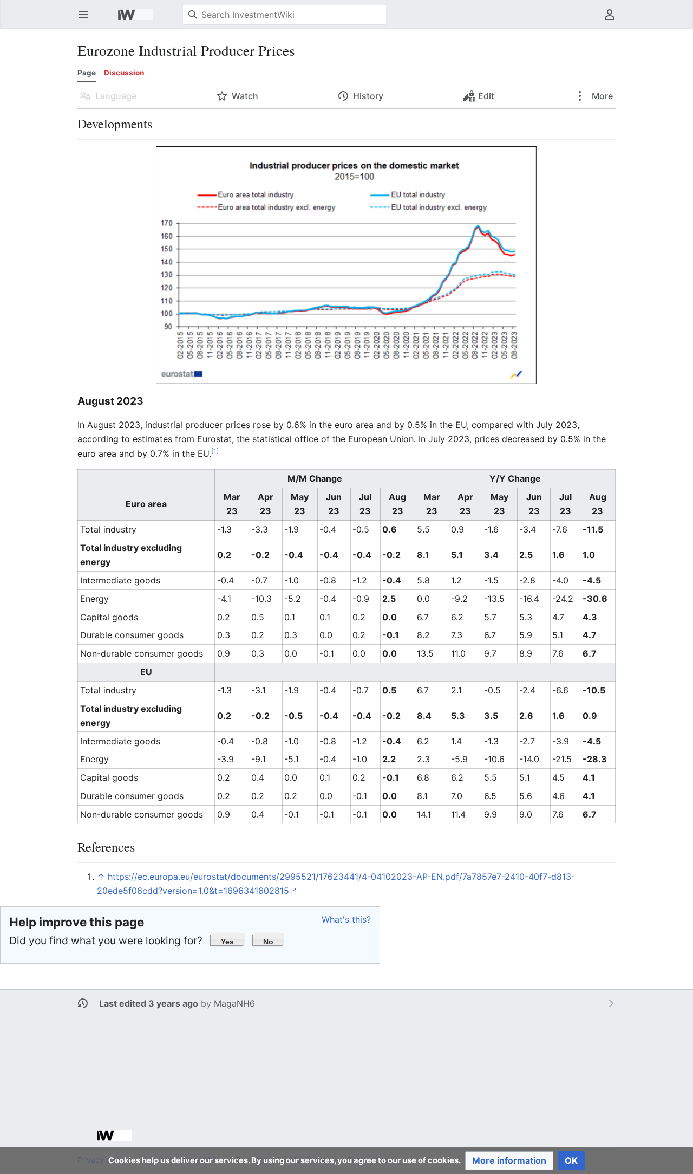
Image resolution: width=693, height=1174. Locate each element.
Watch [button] (245, 95)
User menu (613, 20)
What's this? (346, 919)
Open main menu (87, 20)
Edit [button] (486, 95)
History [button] (368, 95)
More (601, 95)
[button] (228, 939)
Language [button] (115, 95)
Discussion (124, 72)
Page (86, 72)
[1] (215, 450)
